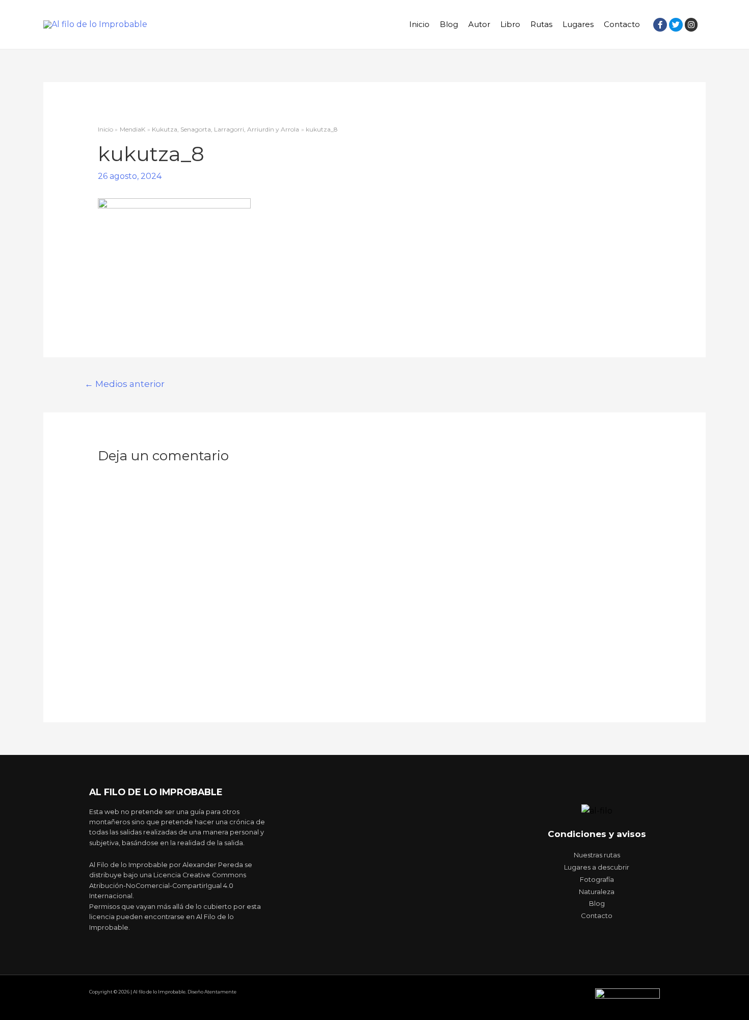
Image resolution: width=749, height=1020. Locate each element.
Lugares (578, 24)
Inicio (419, 24)
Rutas (541, 24)
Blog (449, 24)
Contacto (622, 24)
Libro (510, 24)
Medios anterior (125, 383)
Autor (479, 24)
